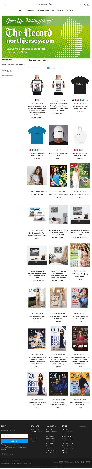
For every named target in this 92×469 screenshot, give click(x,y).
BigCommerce (27, 463)
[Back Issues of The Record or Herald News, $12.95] (37, 214)
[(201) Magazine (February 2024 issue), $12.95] (58, 383)
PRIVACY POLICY (36, 467)
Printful (14, 463)
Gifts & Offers (50, 441)
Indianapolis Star (67, 436)
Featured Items (50, 436)
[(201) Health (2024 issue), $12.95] (58, 175)
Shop (20, 10)
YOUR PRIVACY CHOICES (64, 467)
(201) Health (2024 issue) (58, 194)
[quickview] (43, 82)
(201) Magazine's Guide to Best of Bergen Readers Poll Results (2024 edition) (58, 361)
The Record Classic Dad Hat (58, 154)
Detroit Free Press (67, 438)
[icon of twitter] (8, 454)
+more (86, 100)
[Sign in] (85, 4)
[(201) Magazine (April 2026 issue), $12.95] (37, 297)
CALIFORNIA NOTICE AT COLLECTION (49, 467)
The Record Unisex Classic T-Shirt (37, 154)
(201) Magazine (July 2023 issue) (80, 317)
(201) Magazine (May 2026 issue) (80, 275)
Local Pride (49, 443)
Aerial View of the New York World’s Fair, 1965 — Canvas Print (58, 232)
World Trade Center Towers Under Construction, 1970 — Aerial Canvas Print (58, 274)
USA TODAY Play (51, 431)
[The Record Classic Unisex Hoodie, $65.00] (80, 135)
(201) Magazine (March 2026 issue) (58, 317)
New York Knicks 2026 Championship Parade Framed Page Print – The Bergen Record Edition (37, 110)
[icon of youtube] (11, 454)
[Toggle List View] (53, 68)
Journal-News (66, 441)
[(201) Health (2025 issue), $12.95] (80, 175)
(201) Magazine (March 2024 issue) (37, 404)
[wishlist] (81, 4)
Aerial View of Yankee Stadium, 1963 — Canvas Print (80, 232)
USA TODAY (65, 429)
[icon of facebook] (2, 454)
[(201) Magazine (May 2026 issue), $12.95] (80, 255)
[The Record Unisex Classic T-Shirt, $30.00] (37, 135)
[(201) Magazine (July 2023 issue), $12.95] (80, 297)
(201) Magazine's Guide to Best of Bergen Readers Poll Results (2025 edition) (37, 361)
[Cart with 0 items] (88, 4)
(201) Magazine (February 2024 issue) (58, 404)
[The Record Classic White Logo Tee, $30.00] (80, 85)
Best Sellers (49, 429)
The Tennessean (66, 434)
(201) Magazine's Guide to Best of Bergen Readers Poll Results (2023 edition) (80, 361)
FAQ (53, 10)
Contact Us (69, 10)
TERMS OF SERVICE (26, 467)
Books (48, 434)
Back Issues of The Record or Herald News (37, 234)
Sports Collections (51, 450)
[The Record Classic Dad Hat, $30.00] (58, 135)
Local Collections (51, 452)
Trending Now (30, 10)
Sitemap (33, 441)
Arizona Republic (67, 445)
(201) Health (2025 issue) (79, 194)
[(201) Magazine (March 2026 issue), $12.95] (58, 297)
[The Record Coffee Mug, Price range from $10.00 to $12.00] (37, 175)
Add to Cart (58, 183)
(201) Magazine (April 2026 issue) (37, 317)
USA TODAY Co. (51, 438)
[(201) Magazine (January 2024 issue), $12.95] (80, 383)
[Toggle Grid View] (49, 68)
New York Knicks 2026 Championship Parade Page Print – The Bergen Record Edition (58, 107)
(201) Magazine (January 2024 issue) (80, 404)
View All (65, 452)
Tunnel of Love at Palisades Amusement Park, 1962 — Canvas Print (37, 274)
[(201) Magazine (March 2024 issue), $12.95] (37, 383)
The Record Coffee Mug (37, 191)
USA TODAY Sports (67, 443)
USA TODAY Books (43, 10)
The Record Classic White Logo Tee (80, 107)
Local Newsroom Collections (12, 64)
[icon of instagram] (5, 454)
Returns (60, 10)
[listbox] (36, 68)
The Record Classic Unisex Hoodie (80, 154)
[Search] (5, 4)
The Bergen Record (67, 431)
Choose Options (37, 92)
